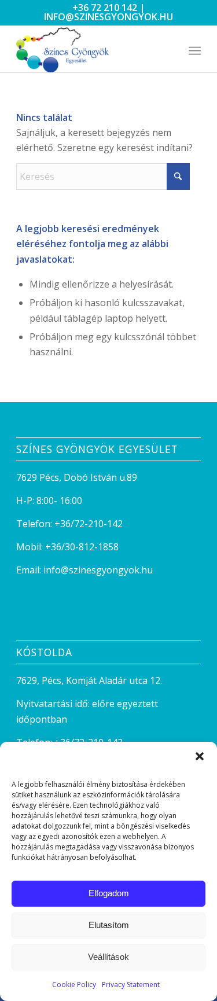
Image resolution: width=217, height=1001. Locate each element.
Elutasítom (109, 925)
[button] (199, 756)
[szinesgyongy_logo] (90, 49)
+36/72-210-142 (88, 523)
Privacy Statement (131, 984)
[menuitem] (195, 49)
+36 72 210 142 (104, 7)
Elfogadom (109, 893)
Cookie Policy (74, 984)
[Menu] (195, 49)
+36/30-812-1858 (82, 546)
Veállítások (108, 957)
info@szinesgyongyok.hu (108, 16)
